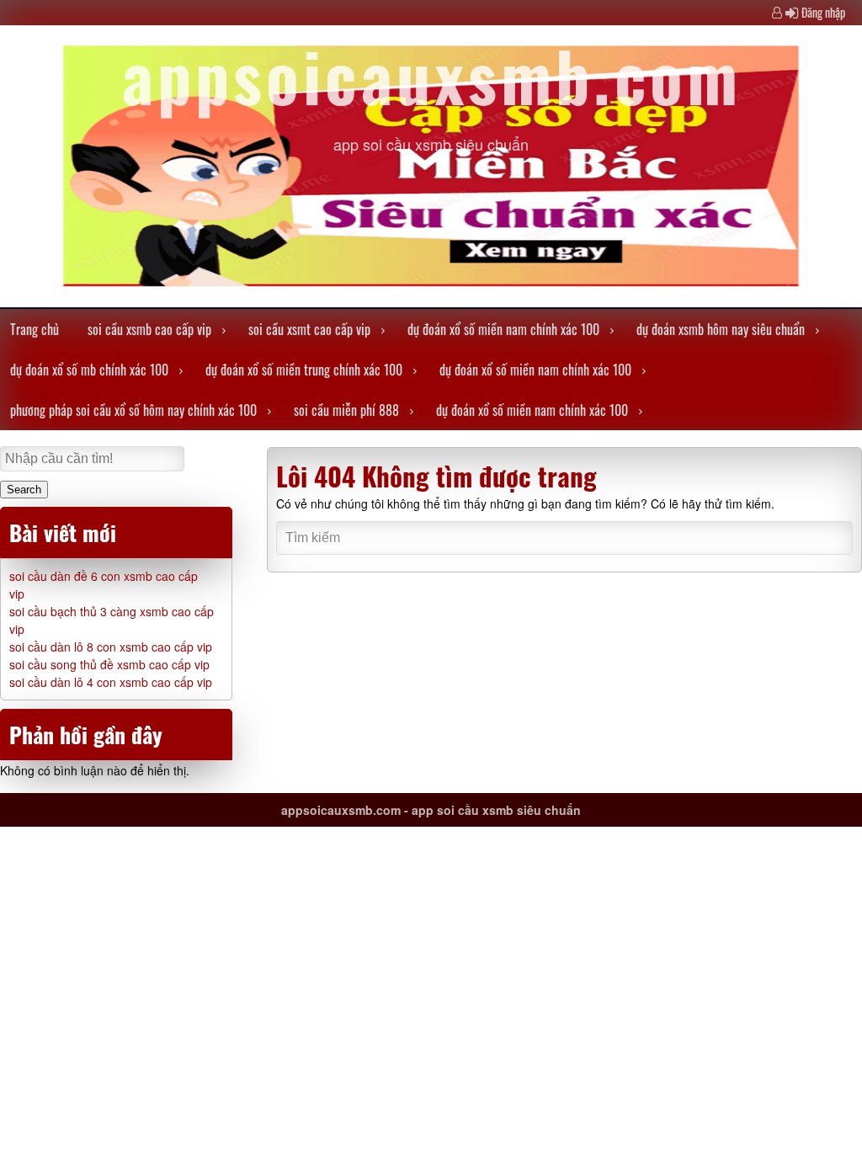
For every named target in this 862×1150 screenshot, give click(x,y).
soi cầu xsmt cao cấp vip (309, 329)
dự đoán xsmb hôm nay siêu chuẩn (720, 329)
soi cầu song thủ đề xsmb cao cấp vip (109, 664)
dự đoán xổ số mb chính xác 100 (89, 369)
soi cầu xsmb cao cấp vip (149, 329)
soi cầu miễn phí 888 (346, 410)
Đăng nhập (823, 12)
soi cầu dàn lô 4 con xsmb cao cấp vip (110, 681)
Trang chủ (34, 329)
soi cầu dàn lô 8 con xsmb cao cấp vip (110, 646)
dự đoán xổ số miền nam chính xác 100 (503, 329)
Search (24, 489)
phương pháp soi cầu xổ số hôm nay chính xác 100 (133, 410)
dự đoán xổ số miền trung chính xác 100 (303, 369)
